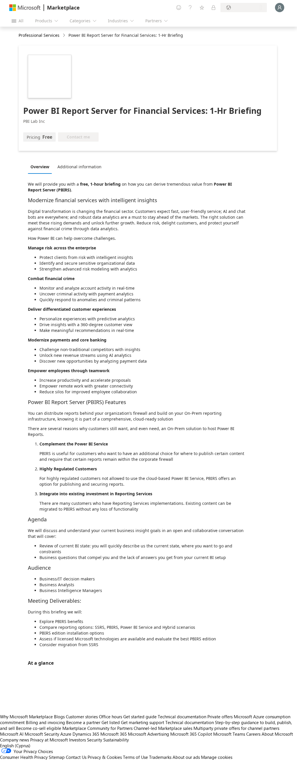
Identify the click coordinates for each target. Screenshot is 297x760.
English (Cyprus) (15, 745)
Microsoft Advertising (148, 734)
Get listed (111, 722)
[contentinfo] (64, 35)
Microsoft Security (42, 734)
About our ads (186, 757)
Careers (253, 734)
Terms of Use (135, 757)
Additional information (79, 166)
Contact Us (76, 757)
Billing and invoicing (45, 722)
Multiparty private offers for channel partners (236, 728)
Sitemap (57, 757)
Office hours (110, 716)
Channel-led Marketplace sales (163, 728)
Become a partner (83, 722)
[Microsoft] (25, 7)
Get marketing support (142, 722)
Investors (77, 740)
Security (94, 740)
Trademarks (160, 757)
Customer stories (82, 716)
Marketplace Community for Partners (97, 728)
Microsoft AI (11, 734)
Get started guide (140, 716)
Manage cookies (216, 757)
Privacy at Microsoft (49, 740)
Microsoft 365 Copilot (191, 734)
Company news (14, 740)
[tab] (41, 166)
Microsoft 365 (113, 734)
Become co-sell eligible (38, 728)
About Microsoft (277, 734)
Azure (65, 734)
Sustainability (116, 740)
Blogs (59, 716)
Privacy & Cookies (105, 757)
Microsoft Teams (229, 734)
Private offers (220, 716)
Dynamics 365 (86, 734)
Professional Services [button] (39, 35)
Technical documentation (182, 716)
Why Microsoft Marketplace (26, 716)
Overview (39, 166)
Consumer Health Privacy (24, 757)
